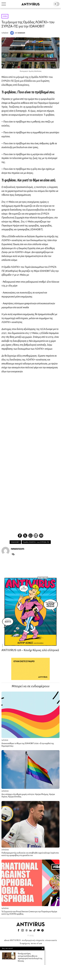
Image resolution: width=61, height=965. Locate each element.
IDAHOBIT (15, 542)
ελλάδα (5, 16)
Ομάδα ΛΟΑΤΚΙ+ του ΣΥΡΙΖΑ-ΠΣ (36, 542)
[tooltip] (20, 536)
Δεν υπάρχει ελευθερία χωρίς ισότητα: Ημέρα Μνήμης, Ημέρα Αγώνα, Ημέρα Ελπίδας (28, 795)
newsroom (21, 33)
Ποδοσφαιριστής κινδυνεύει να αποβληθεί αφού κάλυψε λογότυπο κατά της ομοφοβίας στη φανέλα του (30, 854)
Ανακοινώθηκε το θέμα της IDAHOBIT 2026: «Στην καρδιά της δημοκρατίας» (27, 744)
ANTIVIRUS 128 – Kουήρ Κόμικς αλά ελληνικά (30, 650)
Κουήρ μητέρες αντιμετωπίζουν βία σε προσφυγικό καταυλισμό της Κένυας (30, 957)
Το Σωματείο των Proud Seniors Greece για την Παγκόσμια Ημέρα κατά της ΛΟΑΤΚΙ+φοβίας (29, 912)
